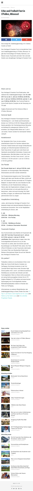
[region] (16, 73)
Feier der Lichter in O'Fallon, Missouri (20, 338)
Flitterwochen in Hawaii (17, 390)
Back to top (16, 483)
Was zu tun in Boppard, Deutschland (20, 459)
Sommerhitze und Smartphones (19, 444)
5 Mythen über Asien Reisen (18, 405)
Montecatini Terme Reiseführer (19, 376)
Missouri (13, 7)
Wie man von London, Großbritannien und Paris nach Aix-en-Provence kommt (21, 414)
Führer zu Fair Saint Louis (8, 296)
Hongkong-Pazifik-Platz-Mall (18, 419)
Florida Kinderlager (16, 383)
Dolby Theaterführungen (17, 397)
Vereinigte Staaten (5, 7)
